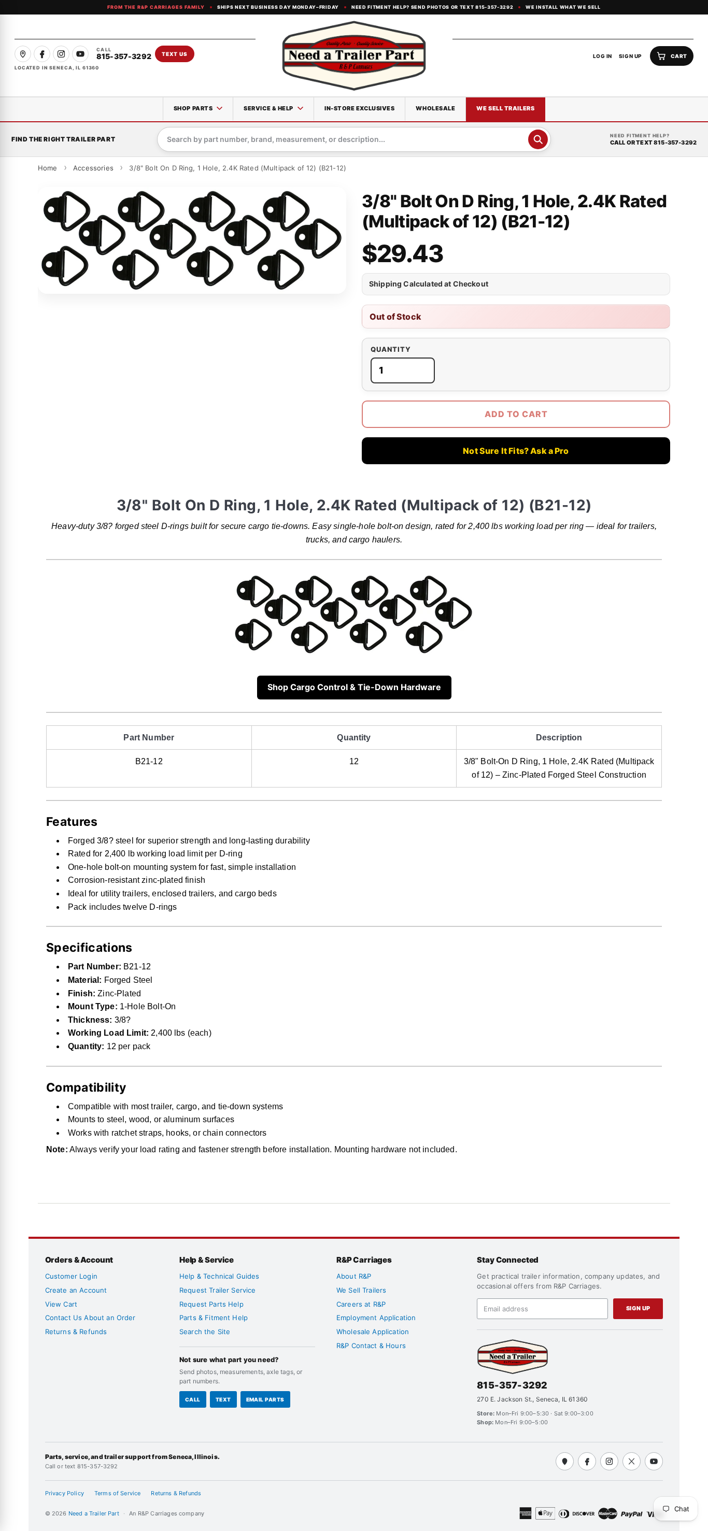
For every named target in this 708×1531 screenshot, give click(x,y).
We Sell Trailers (505, 108)
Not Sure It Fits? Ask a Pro (516, 451)
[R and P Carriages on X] (631, 1461)
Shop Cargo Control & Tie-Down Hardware (354, 687)
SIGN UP (630, 56)
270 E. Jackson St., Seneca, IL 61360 (532, 1399)
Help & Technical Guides (219, 1276)
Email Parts (265, 1399)
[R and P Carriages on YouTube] (80, 54)
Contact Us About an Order (90, 1317)
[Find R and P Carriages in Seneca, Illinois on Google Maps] (23, 54)
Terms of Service (117, 1493)
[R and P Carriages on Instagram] (61, 54)
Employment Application (376, 1317)
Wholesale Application (372, 1331)
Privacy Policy (64, 1493)
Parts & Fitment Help (213, 1317)
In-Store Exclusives (359, 108)
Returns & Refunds (76, 1331)
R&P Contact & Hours (371, 1345)
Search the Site (204, 1331)
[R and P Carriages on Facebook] (42, 54)
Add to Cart (516, 414)
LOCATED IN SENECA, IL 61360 (57, 67)
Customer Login (71, 1276)
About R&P (353, 1276)
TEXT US (175, 54)
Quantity (391, 349)
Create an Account (76, 1290)
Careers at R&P (361, 1304)
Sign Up (638, 1308)
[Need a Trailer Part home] (354, 56)
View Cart (61, 1304)
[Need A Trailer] (512, 1357)
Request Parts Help (211, 1304)
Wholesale (435, 108)
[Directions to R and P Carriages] (565, 1461)
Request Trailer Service (217, 1290)
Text (223, 1399)
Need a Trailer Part (94, 1513)
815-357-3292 (512, 1385)
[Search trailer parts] (538, 139)
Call (193, 1399)
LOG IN (602, 56)
